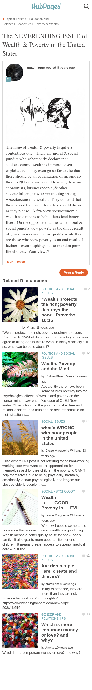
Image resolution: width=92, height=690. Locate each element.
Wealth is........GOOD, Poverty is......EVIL (60, 502)
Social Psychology (58, 491)
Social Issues (53, 421)
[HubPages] (46, 7)
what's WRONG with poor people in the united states (59, 435)
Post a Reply (74, 272)
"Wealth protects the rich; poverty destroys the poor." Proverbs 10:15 (59, 310)
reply (10, 261)
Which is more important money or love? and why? (59, 632)
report (21, 261)
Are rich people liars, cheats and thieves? (59, 571)
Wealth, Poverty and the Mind (58, 366)
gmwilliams (36, 67)
